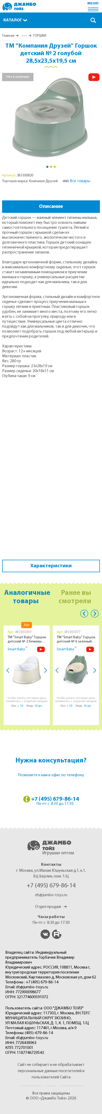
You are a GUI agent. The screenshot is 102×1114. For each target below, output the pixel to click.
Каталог (12, 20)
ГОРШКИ (39, 36)
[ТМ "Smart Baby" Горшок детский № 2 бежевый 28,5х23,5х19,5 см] (26, 669)
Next (44, 670)
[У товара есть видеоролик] (93, 77)
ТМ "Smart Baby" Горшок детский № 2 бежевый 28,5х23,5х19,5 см (27, 639)
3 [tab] (55, 167)
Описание (51, 206)
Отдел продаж (51, 907)
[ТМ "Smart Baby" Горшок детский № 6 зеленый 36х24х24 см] (76, 669)
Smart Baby (16, 649)
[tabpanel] (51, 117)
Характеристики (51, 566)
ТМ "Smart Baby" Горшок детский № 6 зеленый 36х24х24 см (76, 639)
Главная (8, 36)
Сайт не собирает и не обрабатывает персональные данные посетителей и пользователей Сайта (51, 1071)
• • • (23, 36)
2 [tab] (51, 167)
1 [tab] (47, 167)
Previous (84, 614)
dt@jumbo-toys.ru (51, 895)
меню (93, 3)
